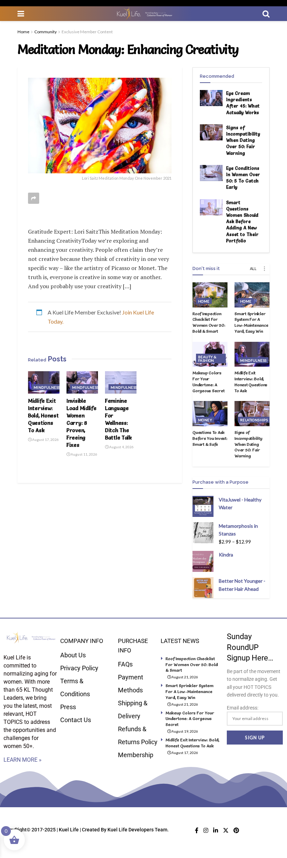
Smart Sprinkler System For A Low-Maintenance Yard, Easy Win (251, 322)
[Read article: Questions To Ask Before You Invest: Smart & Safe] (209, 413)
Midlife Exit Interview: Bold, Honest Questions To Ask (43, 415)
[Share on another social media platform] (33, 198)
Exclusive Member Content (87, 31)
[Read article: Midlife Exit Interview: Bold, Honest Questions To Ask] (43, 382)
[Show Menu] (21, 13)
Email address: (242, 708)
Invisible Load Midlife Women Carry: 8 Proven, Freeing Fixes (81, 422)
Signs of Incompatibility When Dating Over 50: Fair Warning (243, 140)
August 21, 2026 (184, 677)
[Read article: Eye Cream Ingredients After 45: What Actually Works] (211, 98)
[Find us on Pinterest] (236, 830)
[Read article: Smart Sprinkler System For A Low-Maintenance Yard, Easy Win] (252, 294)
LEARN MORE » (23, 759)
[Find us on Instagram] (205, 830)
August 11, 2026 (83, 454)
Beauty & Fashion (207, 358)
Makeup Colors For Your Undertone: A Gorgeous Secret (208, 381)
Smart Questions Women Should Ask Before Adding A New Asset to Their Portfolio (242, 221)
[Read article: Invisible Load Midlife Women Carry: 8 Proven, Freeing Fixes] (82, 382)
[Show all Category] (264, 268)
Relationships (254, 420)
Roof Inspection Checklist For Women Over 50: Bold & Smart (208, 322)
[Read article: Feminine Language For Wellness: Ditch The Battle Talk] (120, 382)
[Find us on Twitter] (226, 830)
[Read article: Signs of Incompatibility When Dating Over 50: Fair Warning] (211, 132)
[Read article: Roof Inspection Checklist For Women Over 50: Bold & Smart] (209, 294)
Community (45, 31)
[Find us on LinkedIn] (215, 830)
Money (205, 420)
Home (23, 31)
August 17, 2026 (45, 439)
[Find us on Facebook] (196, 830)
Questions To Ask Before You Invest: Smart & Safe (209, 438)
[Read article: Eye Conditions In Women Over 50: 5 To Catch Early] (211, 173)
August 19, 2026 (184, 731)
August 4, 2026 (121, 447)
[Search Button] (266, 13)
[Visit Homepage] (143, 14)
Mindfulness (47, 387)
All (253, 268)
